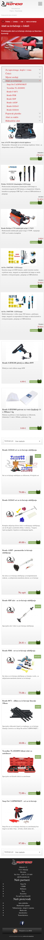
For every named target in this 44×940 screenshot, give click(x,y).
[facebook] (22, 923)
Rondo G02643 (13, 106)
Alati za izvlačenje (31, 21)
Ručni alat (23, 910)
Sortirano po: (9, 441)
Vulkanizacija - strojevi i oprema (23, 908)
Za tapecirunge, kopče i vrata (18, 69)
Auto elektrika (23, 903)
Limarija (15, 21)
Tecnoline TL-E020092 (16, 88)
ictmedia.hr (31, 936)
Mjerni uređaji (12, 77)
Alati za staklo (12, 117)
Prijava (12, 11)
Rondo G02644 (13, 109)
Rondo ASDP (12, 102)
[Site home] (12, 4)
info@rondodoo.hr (23, 877)
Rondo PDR (11, 95)
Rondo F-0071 (12, 91)
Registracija (18, 11)
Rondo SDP (11, 99)
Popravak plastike (13, 113)
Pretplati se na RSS (25, 931)
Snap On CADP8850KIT (17, 84)
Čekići (8, 73)
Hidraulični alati (13, 120)
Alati (22, 21)
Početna (8, 21)
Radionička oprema (23, 905)
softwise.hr (25, 936)
